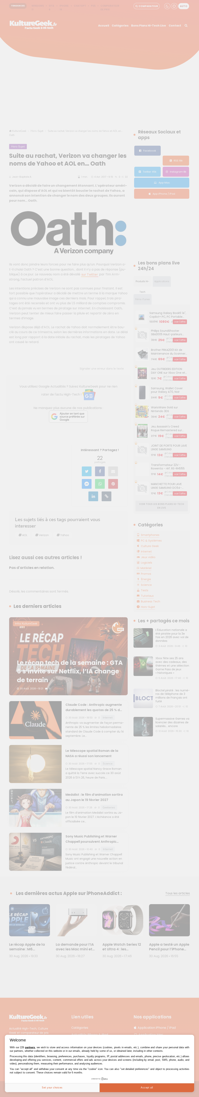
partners (30, 1047)
